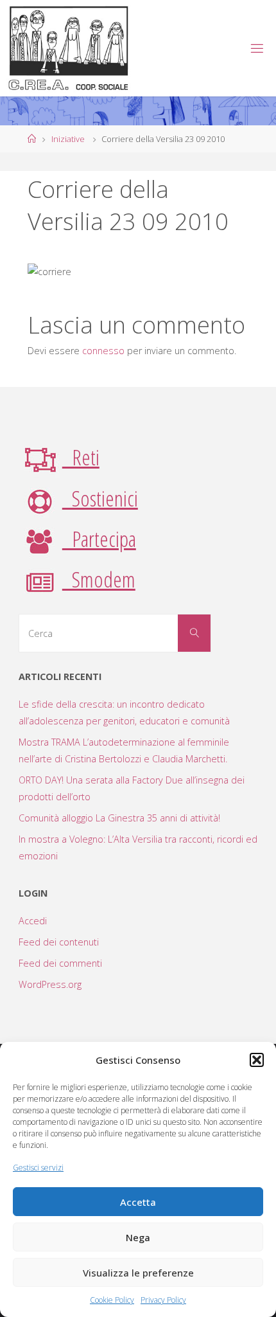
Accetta (138, 1202)
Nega (138, 1237)
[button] (256, 1059)
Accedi (33, 921)
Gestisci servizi (38, 1167)
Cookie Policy (112, 1300)
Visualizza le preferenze (138, 1272)
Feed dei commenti (60, 963)
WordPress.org (50, 984)
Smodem (98, 579)
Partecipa (99, 538)
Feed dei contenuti (59, 942)
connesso (103, 351)
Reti (80, 457)
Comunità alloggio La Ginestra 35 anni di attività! (119, 818)
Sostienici (100, 498)
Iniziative (68, 139)
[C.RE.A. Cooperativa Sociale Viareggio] (69, 48)
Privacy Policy (163, 1300)
